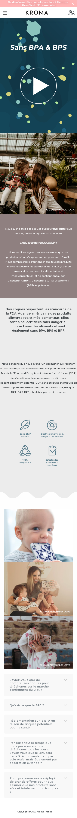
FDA (73, 373)
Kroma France (44, 811)
